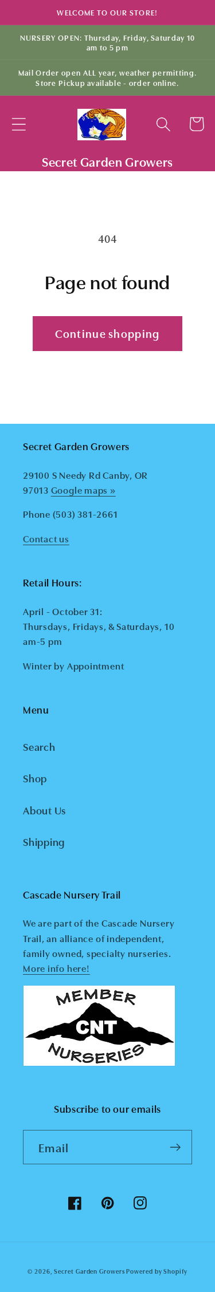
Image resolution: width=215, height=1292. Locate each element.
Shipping (44, 841)
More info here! (56, 968)
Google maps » (83, 489)
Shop (35, 777)
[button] (18, 124)
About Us (44, 809)
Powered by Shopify (156, 1271)
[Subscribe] (175, 1147)
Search (39, 746)
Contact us (46, 538)
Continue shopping (107, 333)
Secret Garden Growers (89, 1271)
